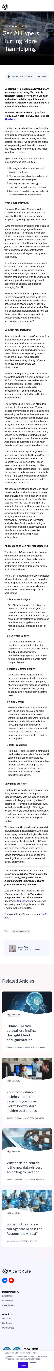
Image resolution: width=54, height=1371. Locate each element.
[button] (9, 77)
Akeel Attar (10, 119)
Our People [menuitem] (7, 1323)
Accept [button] (23, 1365)
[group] (27, 76)
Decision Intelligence (16, 26)
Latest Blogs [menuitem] (7, 1296)
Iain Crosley (23, 901)
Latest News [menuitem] (7, 1301)
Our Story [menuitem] (6, 1318)
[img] (39, 76)
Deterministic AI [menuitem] (10, 1292)
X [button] (33, 1365)
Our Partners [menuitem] (8, 1328)
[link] (5, 6)
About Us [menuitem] (7, 1314)
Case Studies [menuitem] (8, 1305)
